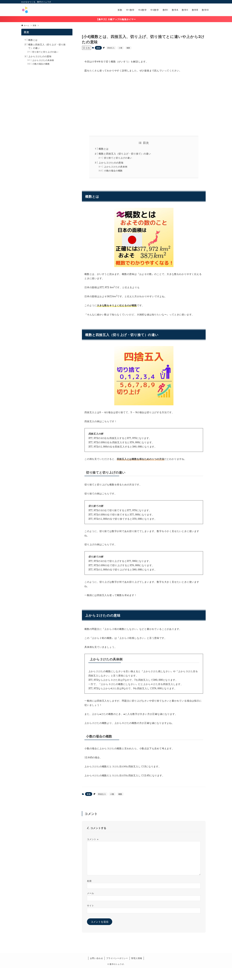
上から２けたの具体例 (115, 166)
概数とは (104, 148)
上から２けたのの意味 (111, 162)
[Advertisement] (143, 104)
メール (90, 893)
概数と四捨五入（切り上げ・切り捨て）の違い (125, 153)
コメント (92, 839)
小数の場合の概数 (113, 170)
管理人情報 (136, 958)
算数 (98, 47)
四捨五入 (111, 47)
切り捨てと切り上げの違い (118, 157)
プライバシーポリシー (117, 958)
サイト (90, 905)
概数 (128, 47)
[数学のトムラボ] (25, 10)
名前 (89, 880)
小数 (120, 47)
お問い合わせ (96, 958)
